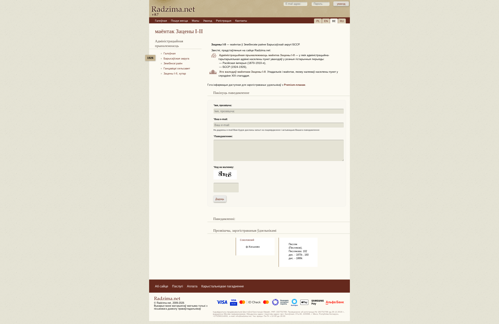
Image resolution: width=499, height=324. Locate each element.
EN (326, 21)
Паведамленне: (223, 136)
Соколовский (247, 240)
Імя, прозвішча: (223, 105)
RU (342, 21)
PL (318, 21)
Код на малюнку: (224, 167)
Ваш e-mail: (221, 119)
